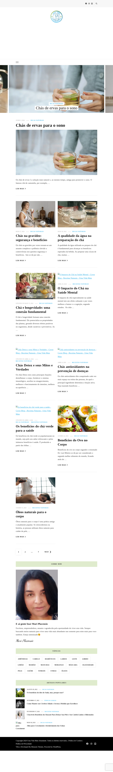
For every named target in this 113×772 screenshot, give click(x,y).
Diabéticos (50, 659)
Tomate (41, 671)
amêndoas (23, 659)
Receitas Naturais (81, 284)
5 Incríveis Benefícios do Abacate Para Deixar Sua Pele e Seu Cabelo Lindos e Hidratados (60, 715)
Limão (21, 665)
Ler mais (20, 189)
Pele (20, 671)
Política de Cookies (75, 741)
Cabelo (36, 659)
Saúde (30, 671)
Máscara (73, 665)
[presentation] (8, 89)
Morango (59, 665)
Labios (64, 659)
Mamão (32, 665)
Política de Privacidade (24, 744)
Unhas (53, 671)
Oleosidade (88, 665)
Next (46, 552)
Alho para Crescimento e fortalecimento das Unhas (46, 726)
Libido (85, 659)
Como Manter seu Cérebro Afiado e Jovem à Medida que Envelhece (52, 704)
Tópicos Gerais (50, 700)
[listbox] (56, 89)
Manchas (45, 665)
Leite (74, 659)
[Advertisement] (56, 39)
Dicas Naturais (56, 103)
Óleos (64, 671)
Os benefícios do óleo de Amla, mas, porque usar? (45, 693)
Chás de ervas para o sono (56, 108)
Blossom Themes (37, 747)
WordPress (57, 747)
